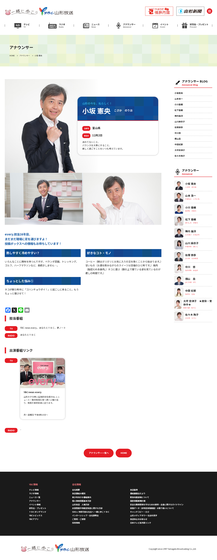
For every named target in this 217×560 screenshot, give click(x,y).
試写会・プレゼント (37, 508)
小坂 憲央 (190, 184)
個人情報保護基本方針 (81, 500)
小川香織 (179, 104)
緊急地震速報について (139, 497)
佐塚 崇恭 (190, 255)
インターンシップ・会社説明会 (85, 515)
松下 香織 (190, 219)
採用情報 (77, 522)
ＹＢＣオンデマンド (37, 511)
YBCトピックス (35, 515)
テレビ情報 (34, 489)
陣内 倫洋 (190, 231)
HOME (124, 452)
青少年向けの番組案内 (81, 497)
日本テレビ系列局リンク (140, 522)
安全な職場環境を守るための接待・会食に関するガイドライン (156, 504)
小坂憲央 (179, 92)
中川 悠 (190, 267)
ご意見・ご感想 (78, 519)
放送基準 (134, 489)
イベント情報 (35, 504)
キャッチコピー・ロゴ (139, 511)
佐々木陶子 (180, 155)
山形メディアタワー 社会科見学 (143, 515)
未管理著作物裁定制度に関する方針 (87, 508)
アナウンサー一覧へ (99, 452)
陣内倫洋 (179, 115)
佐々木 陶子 (192, 314)
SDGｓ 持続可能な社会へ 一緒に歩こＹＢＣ (90, 511)
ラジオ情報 (34, 493)
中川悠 (178, 132)
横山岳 (178, 138)
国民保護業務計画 (137, 500)
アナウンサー (35, 500)
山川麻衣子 (180, 121)
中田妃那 (179, 144)
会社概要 (76, 489)
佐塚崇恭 (179, 127)
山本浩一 (179, 98)
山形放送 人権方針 (80, 504)
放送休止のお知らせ (138, 519)
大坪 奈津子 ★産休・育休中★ (197, 302)
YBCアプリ (33, 519)
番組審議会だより (137, 493)
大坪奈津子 (180, 150)
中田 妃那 (190, 291)
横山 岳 (190, 279)
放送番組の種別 (78, 493)
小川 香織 (190, 207)
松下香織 (179, 110)
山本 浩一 (190, 195)
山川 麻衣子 (192, 243)
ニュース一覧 (34, 497)
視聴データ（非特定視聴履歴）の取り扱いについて (152, 508)
